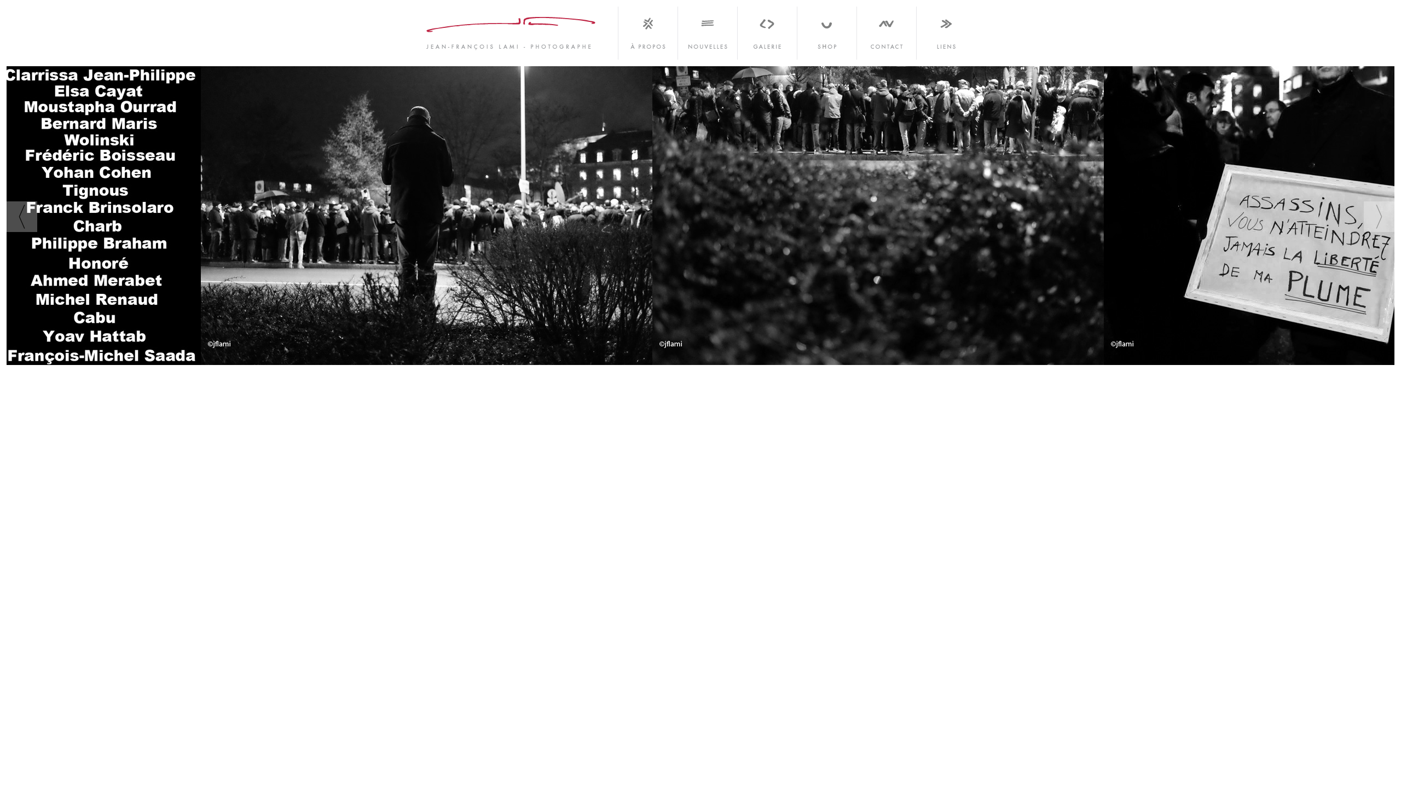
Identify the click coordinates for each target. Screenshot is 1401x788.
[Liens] (945, 30)
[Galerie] (767, 30)
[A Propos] (648, 30)
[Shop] (826, 30)
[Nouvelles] (707, 30)
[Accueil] (511, 30)
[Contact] (886, 30)
